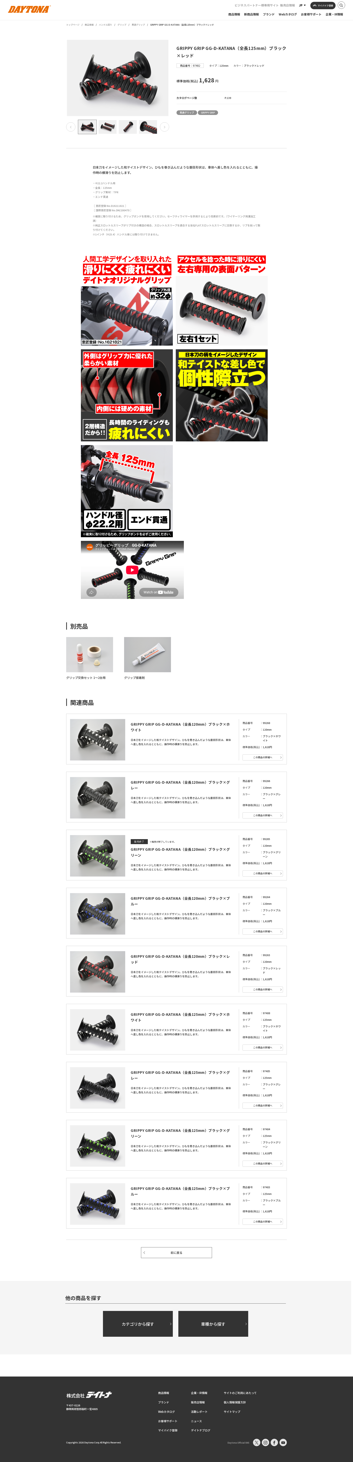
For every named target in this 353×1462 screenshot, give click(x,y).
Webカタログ (166, 1412)
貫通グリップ (138, 24)
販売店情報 (287, 5)
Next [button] (164, 127)
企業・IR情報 (199, 1393)
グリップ (121, 24)
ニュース (196, 1421)
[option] (117, 78)
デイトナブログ (200, 1430)
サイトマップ (232, 1412)
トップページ (72, 25)
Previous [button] (70, 127)
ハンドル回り (105, 24)
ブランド (163, 1402)
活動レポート (199, 1412)
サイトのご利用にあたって (240, 1393)
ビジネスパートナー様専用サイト (257, 5)
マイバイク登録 (167, 1430)
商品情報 (89, 24)
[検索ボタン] (341, 5)
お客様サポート (167, 1421)
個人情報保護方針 (235, 1402)
